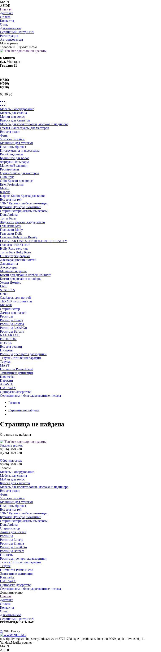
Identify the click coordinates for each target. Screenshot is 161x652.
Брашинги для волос (14, 158)
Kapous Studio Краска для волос (22, 196)
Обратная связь (11, 460)
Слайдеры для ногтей (15, 297)
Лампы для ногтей (13, 312)
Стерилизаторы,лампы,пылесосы (24, 211)
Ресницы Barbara (12, 331)
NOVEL (6, 343)
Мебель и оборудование (17, 109)
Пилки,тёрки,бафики (15, 256)
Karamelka (7, 376)
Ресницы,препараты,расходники (23, 354)
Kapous (5, 192)
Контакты (7, 20)
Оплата (5, 17)
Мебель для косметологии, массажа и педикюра (34, 124)
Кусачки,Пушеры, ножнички (20, 207)
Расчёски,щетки (11, 154)
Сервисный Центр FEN (17, 32)
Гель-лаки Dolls (11, 233)
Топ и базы (8, 218)
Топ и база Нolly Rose (15, 252)
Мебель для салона (13, 113)
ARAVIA (6, 384)
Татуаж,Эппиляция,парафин (20, 358)
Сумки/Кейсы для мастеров (19, 173)
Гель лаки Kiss (10, 226)
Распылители (9, 169)
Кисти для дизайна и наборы (20, 278)
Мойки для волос (12, 116)
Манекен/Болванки (13, 165)
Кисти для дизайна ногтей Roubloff (25, 275)
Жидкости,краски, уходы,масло (22, 222)
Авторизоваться (11, 39)
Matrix (4, 188)
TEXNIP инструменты (16, 301)
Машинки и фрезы (13, 271)
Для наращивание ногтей (18, 260)
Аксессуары (8, 267)
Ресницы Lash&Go (13, 327)
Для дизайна (9, 263)
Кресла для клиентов (15, 120)
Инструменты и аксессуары (20, 150)
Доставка (6, 13)
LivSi (3, 286)
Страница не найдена (23, 410)
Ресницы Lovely (11, 320)
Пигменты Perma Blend (16, 369)
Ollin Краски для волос (16, 180)
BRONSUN (8, 339)
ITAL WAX (8, 388)
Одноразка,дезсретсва (15, 392)
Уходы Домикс (10, 282)
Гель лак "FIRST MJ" (15, 245)
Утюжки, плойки (12, 139)
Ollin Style (7, 177)
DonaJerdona (9, 214)
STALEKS (7, 290)
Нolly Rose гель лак (14, 248)
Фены (4, 135)
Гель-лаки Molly (11, 229)
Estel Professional (11, 184)
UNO (4, 294)
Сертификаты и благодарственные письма (30, 395)
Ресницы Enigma (12, 324)
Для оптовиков (10, 28)
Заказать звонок (11, 445)
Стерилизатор (10, 309)
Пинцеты (6, 350)
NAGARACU (10, 335)
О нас (4, 24)
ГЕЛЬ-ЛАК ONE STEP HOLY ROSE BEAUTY (33, 241)
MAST (4, 365)
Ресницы (6, 316)
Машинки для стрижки (16, 143)
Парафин (6, 380)
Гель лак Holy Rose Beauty (18, 237)
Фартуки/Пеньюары (14, 162)
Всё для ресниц (11, 346)
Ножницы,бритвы (13, 146)
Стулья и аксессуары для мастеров (24, 128)
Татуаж (5, 361)
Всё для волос (10, 131)
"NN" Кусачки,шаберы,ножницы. (24, 203)
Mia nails (6, 305)
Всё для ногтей (11, 199)
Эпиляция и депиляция (16, 373)
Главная (5, 9)
